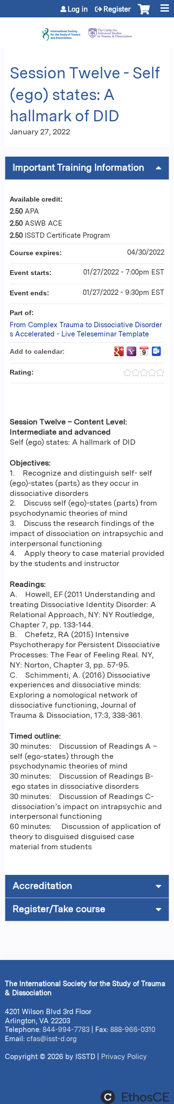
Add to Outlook (156, 351)
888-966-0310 (132, 1029)
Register (116, 9)
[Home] (87, 30)
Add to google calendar (119, 351)
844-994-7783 (66, 1029)
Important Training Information (78, 167)
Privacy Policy (124, 1056)
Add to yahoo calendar (131, 351)
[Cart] (144, 14)
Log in (78, 9)
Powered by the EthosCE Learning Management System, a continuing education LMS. (135, 1097)
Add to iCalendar (144, 351)
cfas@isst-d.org (52, 1038)
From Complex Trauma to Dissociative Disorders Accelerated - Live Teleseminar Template (86, 329)
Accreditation (42, 885)
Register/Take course (59, 909)
